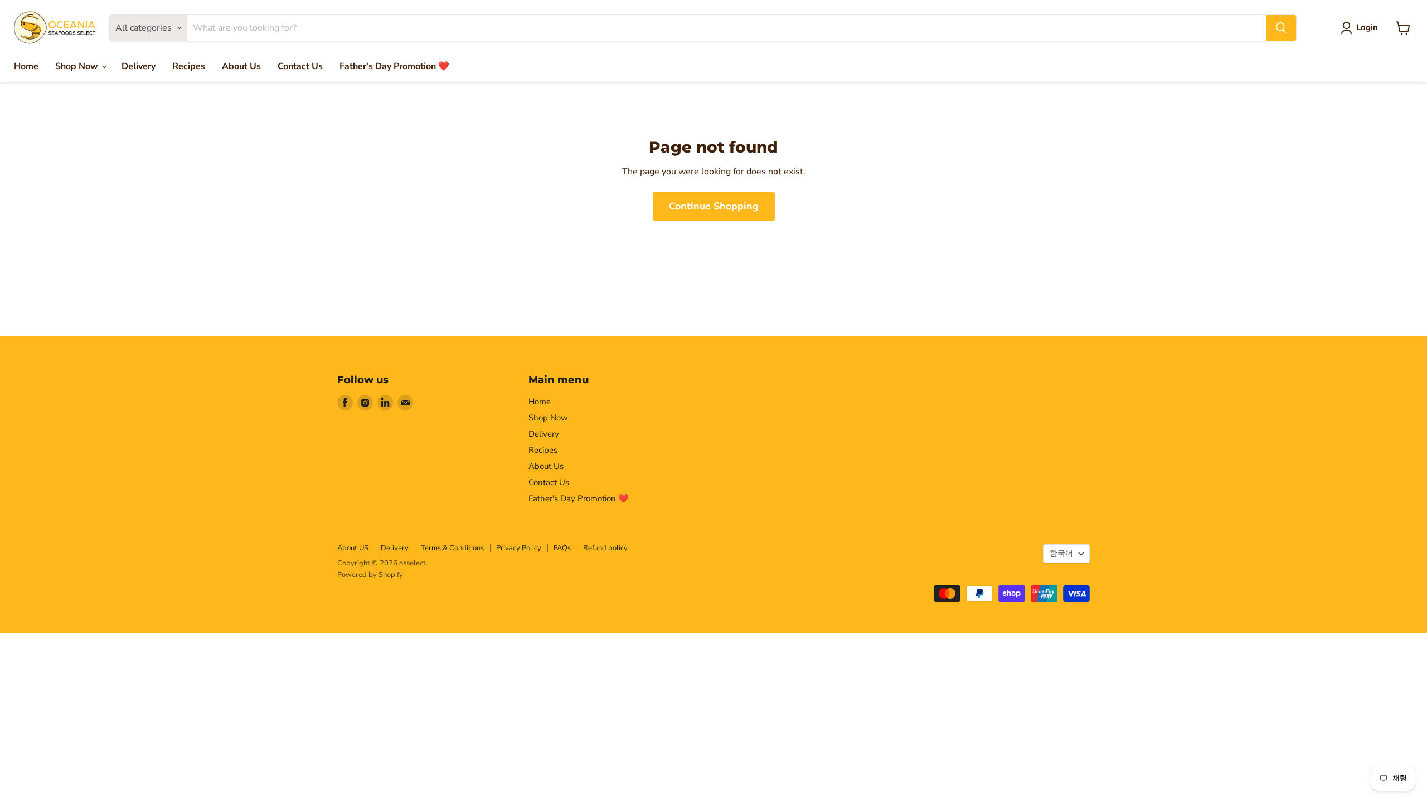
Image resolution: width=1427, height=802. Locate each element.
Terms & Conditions (452, 548)
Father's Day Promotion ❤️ (394, 66)
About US (352, 548)
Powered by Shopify (370, 575)
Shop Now (77, 66)
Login (1367, 27)
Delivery (139, 66)
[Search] (1281, 28)
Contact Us (300, 66)
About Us (241, 66)
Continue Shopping (714, 206)
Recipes (188, 66)
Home (26, 66)
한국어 (1061, 553)
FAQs (562, 548)
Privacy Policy (518, 548)
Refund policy (605, 548)
